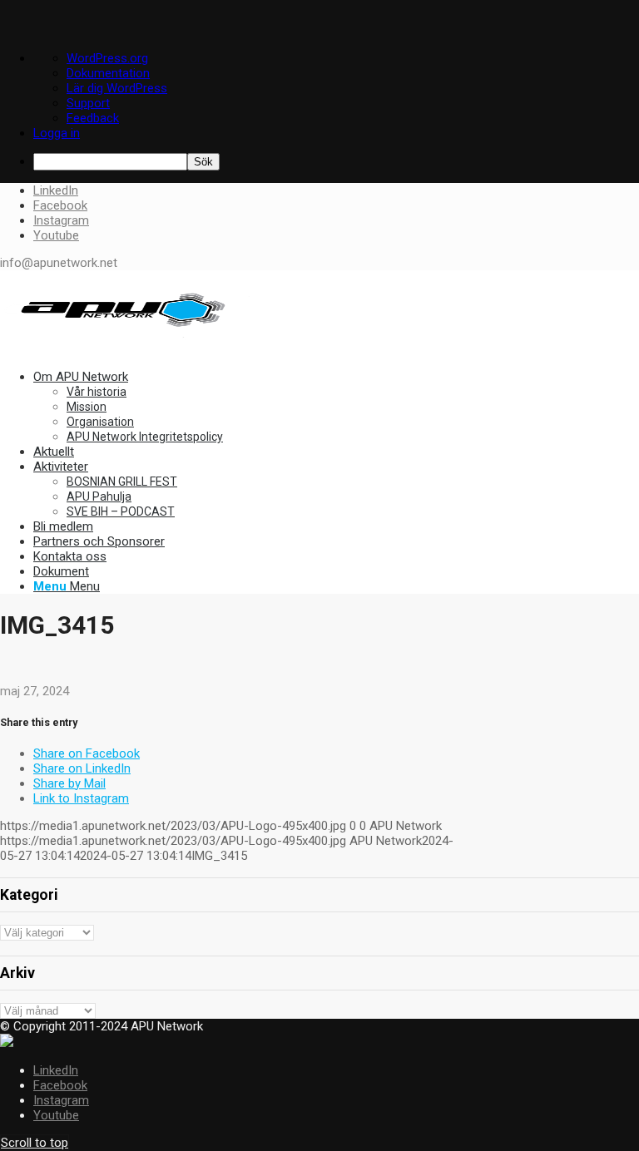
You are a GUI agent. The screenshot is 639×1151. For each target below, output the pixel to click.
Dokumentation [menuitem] (108, 73)
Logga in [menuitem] (56, 133)
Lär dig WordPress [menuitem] (117, 88)
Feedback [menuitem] (93, 118)
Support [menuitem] (88, 103)
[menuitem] (336, 161)
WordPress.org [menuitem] (107, 58)
